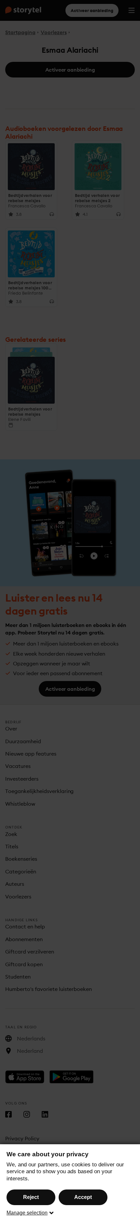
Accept (83, 1197)
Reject (31, 1197)
